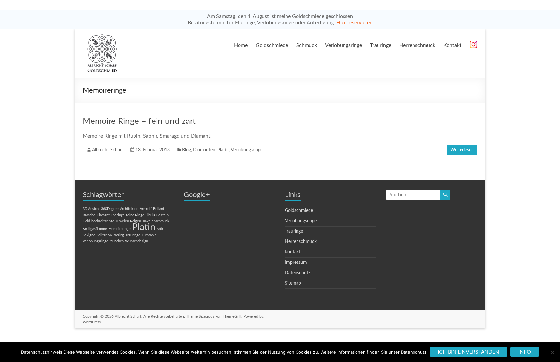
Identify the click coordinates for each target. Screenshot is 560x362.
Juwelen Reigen (128, 221)
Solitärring (116, 235)
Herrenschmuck (417, 45)
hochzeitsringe (102, 221)
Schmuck (306, 45)
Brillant (158, 209)
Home (241, 45)
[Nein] (552, 352)
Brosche (89, 215)
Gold (86, 221)
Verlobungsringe (343, 45)
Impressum (296, 262)
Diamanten (204, 150)
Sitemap (293, 283)
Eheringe (118, 215)
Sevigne (89, 235)
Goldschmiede (272, 45)
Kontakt (452, 45)
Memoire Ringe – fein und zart (139, 121)
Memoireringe (119, 229)
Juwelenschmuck (155, 221)
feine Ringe (135, 215)
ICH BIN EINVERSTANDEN (468, 352)
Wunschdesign (136, 241)
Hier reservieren (354, 22)
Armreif (146, 209)
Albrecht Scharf (107, 150)
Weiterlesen (462, 150)
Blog (186, 150)
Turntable (149, 235)
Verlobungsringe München (103, 241)
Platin (223, 150)
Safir (160, 229)
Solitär (102, 235)
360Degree (110, 209)
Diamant (103, 215)
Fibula (150, 215)
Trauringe (380, 45)
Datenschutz (297, 273)
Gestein (162, 215)
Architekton (129, 209)
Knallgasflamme (95, 229)
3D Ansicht (91, 209)
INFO (525, 352)
